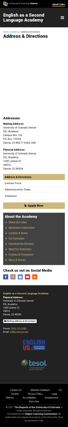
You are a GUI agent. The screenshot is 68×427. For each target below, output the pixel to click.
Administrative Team (17, 189)
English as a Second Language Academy (25, 293)
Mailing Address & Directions (21, 321)
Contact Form (13, 183)
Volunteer (11, 196)
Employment (51, 397)
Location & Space (18, 233)
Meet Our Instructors (20, 249)
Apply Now (35, 205)
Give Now (34, 401)
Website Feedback (40, 390)
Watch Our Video (18, 222)
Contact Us (15, 32)
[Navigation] (62, 17)
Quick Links (58, 4)
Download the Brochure (21, 243)
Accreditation (29, 397)
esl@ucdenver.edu (19, 332)
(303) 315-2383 (19, 328)
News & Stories (17, 259)
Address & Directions (18, 177)
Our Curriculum (17, 238)
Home (5, 32)
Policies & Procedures (21, 254)
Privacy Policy (35, 393)
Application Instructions (22, 227)
